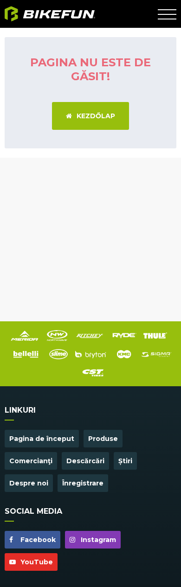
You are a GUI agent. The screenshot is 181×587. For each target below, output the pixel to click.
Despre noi (28, 483)
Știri (125, 461)
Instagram (97, 540)
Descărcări (85, 461)
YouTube (36, 562)
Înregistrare (82, 483)
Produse (103, 438)
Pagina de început (41, 438)
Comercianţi (30, 461)
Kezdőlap (96, 116)
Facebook (37, 540)
